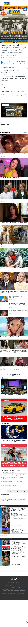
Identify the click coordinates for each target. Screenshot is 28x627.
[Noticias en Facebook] (11, 582)
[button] (25, 68)
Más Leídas (4, 506)
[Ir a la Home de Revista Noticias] (6, 3)
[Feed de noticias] (16, 582)
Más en (9, 375)
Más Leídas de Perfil (6, 539)
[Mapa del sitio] (19, 582)
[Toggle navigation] (2, 3)
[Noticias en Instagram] (8, 582)
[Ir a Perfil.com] (25, 0)
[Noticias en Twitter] (13, 582)
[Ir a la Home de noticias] (14, 579)
